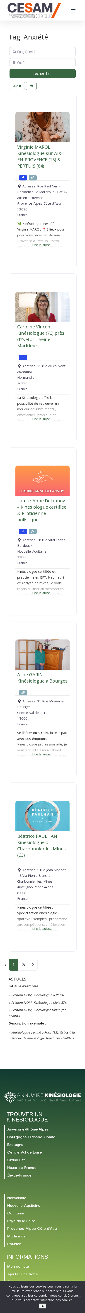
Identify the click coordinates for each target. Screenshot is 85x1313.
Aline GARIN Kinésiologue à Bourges (42, 677)
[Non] (79, 1297)
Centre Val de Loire (24, 1152)
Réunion (14, 1243)
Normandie (16, 1197)
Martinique (16, 1236)
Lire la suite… (42, 244)
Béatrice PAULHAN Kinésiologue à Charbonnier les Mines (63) (41, 845)
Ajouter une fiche (22, 1274)
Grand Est (16, 1159)
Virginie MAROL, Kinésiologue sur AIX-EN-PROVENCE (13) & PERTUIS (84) (40, 156)
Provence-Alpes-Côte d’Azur (32, 1228)
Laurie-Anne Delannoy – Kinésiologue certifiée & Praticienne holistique (41, 510)
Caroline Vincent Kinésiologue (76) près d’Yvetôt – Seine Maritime (40, 336)
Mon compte (18, 1266)
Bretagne (15, 1144)
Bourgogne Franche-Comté (31, 1136)
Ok (42, 1306)
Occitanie (15, 1213)
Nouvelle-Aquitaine (23, 1205)
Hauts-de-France (21, 1167)
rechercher (51, 73)
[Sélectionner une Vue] (31, 86)
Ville (15, 86)
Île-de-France (19, 1175)
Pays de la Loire (21, 1220)
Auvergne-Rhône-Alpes (28, 1129)
